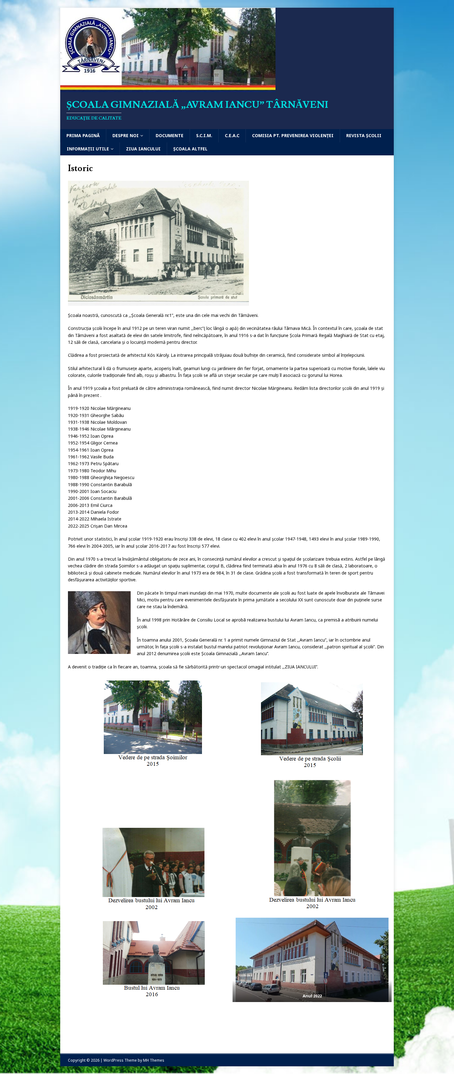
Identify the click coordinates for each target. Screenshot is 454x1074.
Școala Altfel (190, 149)
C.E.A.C (232, 135)
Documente (169, 135)
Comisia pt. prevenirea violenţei (293, 135)
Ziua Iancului (143, 149)
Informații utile (88, 149)
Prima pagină (83, 135)
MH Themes (153, 1060)
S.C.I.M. (204, 135)
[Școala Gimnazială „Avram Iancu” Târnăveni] (167, 88)
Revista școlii (363, 135)
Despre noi (125, 135)
